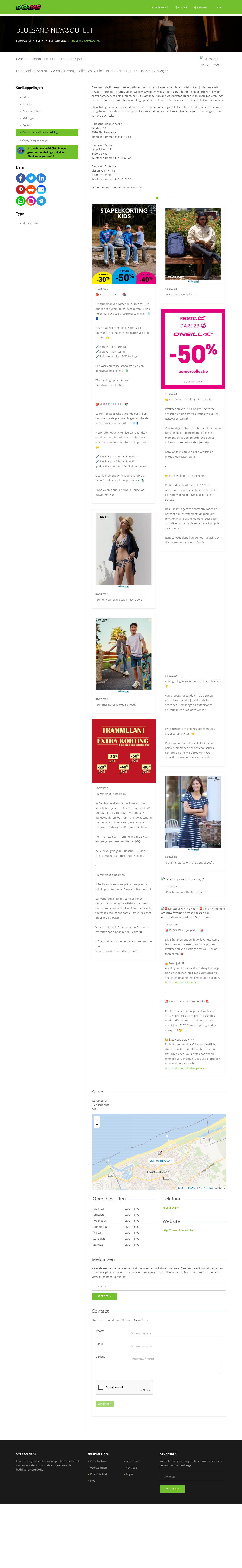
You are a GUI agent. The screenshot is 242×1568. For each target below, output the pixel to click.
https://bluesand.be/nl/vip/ (182, 982)
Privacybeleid (98, 1474)
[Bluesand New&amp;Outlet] (160, 1153)
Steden (182, 7)
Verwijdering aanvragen (35, 140)
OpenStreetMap (206, 1187)
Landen (201, 7)
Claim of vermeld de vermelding (40, 132)
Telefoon (27, 104)
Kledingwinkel (30, 223)
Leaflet (181, 1187)
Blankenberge (57, 40)
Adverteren (133, 1461)
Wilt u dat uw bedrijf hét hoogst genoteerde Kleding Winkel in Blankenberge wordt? (46, 152)
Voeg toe (131, 1467)
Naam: (100, 1331)
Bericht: (100, 1356)
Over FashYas (98, 1461)
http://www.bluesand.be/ (178, 1230)
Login (218, 7)
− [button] (97, 1124)
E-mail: (100, 1344)
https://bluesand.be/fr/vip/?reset (185, 1068)
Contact (27, 125)
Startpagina (160, 7)
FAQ (92, 1480)
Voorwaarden (98, 1467)
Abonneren (104, 1296)
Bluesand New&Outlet (161, 1160)
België (40, 40)
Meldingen (28, 118)
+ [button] (97, 1119)
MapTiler (192, 1187)
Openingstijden (31, 111)
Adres (25, 97)
